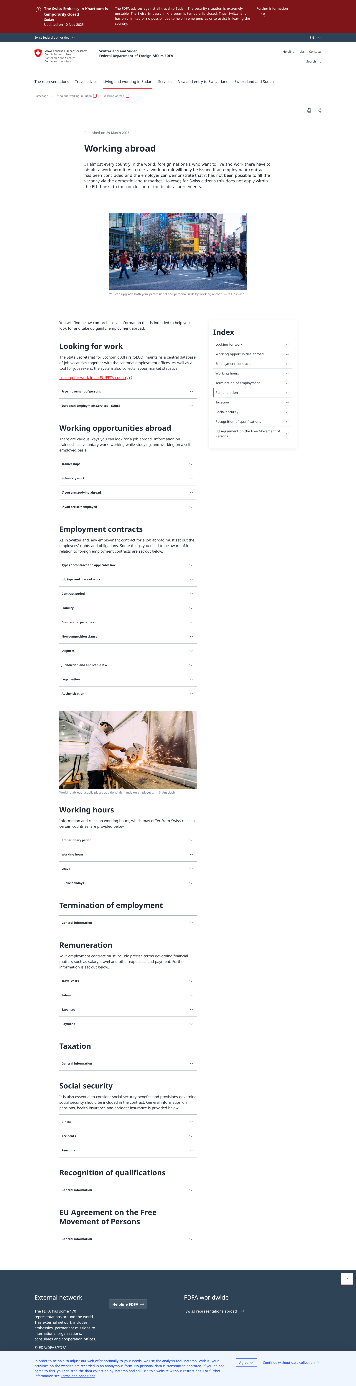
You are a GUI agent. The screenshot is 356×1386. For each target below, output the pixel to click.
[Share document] (319, 110)
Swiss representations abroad (211, 1311)
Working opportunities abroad (239, 354)
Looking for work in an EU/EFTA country (93, 377)
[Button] (262, 15)
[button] (52, 81)
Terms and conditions (78, 1376)
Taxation (222, 402)
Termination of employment (237, 383)
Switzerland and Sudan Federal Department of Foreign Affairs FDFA (136, 53)
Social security (226, 412)
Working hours (227, 373)
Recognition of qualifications (238, 421)
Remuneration (226, 392)
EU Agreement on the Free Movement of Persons (247, 433)
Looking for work (229, 344)
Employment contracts (233, 363)
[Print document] (309, 110)
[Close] (330, 3)
